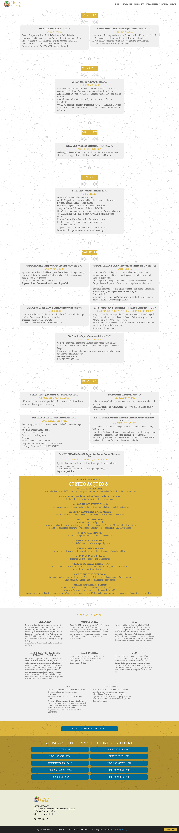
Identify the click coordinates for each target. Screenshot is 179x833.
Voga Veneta (164, 4)
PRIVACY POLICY (41, 819)
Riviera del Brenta (152, 4)
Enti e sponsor (134, 4)
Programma (124, 4)
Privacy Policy (121, 829)
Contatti (172, 4)
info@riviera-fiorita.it (43, 814)
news (142, 4)
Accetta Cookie (170, 830)
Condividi (89, 782)
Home (117, 4)
